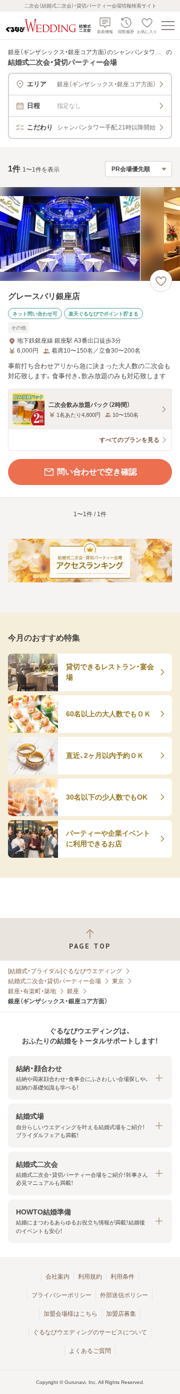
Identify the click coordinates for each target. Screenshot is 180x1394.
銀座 (73, 991)
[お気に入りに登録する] (161, 281)
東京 (118, 981)
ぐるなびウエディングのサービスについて (90, 1332)
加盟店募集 (121, 1313)
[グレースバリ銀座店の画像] (90, 234)
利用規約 (90, 1276)
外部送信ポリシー (124, 1295)
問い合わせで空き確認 (97, 472)
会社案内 (58, 1276)
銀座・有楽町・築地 (32, 991)
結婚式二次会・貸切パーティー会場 (54, 981)
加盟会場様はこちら (71, 1313)
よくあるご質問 (90, 1350)
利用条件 (122, 1276)
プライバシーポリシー (62, 1295)
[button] (90, 1078)
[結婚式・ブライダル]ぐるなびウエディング (65, 971)
